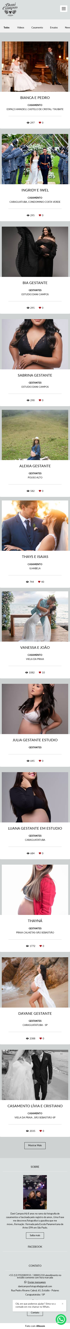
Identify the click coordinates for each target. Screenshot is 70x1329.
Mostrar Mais (35, 1145)
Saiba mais (35, 1235)
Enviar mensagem (37, 1282)
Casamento (37, 28)
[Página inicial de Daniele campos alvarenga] (10, 10)
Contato (35, 1313)
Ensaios (54, 28)
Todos (7, 28)
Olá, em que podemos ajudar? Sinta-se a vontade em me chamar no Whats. (35, 1305)
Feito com (35, 1326)
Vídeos (20, 28)
